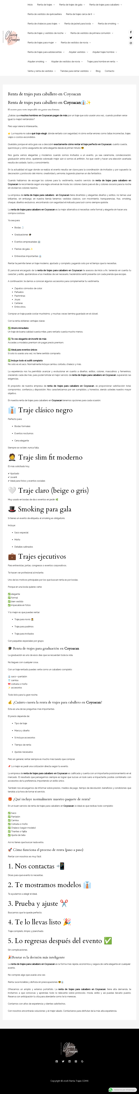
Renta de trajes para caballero (104, 4)
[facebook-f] (131, 32)
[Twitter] (63, 1061)
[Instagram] (76, 1061)
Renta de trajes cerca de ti (79, 14)
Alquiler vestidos (77, 52)
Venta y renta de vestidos (40, 71)
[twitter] (131, 37)
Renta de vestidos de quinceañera (45, 14)
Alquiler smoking (36, 61)
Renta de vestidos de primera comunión (90, 33)
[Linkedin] (69, 1061)
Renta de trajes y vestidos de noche (45, 33)
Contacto (109, 71)
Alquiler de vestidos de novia (65, 61)
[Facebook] (57, 1061)
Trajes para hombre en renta (101, 61)
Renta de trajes (44, 4)
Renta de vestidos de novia (74, 42)
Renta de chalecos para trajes (42, 23)
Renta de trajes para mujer (41, 42)
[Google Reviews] (82, 1061)
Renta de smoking (107, 23)
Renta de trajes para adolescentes (45, 52)
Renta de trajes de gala (70, 4)
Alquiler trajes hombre (103, 52)
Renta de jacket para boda (77, 23)
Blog (98, 71)
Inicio (30, 4)
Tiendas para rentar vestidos (74, 71)
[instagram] (131, 43)
